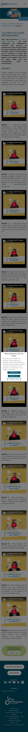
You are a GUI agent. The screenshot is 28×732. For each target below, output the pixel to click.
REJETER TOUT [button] (14, 376)
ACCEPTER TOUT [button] (14, 372)
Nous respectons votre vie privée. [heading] (14, 355)
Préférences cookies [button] (14, 379)
